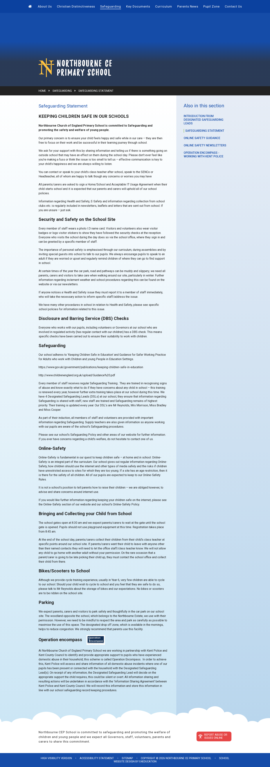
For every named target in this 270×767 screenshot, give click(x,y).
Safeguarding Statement (96, 90)
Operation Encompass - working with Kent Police (203, 154)
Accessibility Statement (97, 758)
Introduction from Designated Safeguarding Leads (203, 119)
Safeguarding (62, 90)
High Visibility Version (56, 758)
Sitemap (127, 758)
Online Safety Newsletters (205, 145)
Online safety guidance (202, 138)
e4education (147, 761)
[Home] (30, 6)
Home (42, 90)
